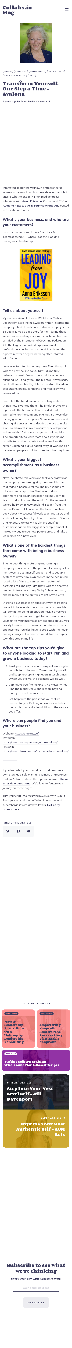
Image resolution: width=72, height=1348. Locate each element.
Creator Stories (37, 71)
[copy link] (29, 831)
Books (32, 75)
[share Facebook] (18, 831)
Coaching (8, 71)
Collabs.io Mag (17, 10)
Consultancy (21, 71)
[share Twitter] (8, 831)
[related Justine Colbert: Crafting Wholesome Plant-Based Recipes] (36, 1060)
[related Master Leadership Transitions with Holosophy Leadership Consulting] (18, 1028)
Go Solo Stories (56, 71)
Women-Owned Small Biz (15, 75)
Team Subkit (27, 101)
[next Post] (36, 1092)
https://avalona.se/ (27, 733)
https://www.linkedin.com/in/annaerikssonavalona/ (36, 751)
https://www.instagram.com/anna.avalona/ (30, 742)
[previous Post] (36, 1129)
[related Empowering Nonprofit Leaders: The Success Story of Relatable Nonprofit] (53, 1028)
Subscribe (36, 1302)
